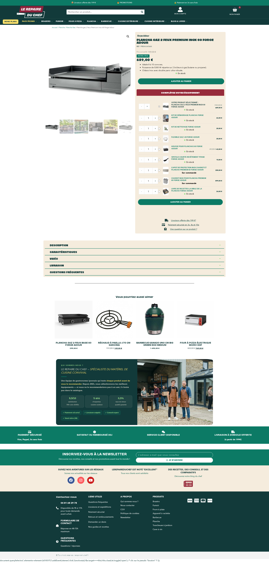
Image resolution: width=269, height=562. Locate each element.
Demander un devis (97, 522)
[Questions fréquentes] (57, 541)
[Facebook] (71, 480)
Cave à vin (157, 529)
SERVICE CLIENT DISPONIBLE (163, 434)
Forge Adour (143, 35)
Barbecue (157, 517)
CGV (122, 509)
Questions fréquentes (68, 539)
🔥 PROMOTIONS (124, 2)
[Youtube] (90, 480)
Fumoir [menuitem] (59, 21)
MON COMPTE (180, 14)
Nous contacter (127, 505)
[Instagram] (80, 480)
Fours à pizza (158, 509)
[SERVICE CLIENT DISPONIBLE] (163, 432)
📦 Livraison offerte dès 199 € (83, 2)
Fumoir (156, 505)
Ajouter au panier (181, 81)
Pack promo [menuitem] (28, 21)
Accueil (54, 27)
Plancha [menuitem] (91, 21)
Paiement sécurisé (96, 512)
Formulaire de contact (70, 522)
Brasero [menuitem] (46, 21)
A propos (126, 496)
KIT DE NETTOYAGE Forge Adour (185, 127)
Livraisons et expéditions (99, 507)
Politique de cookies (129, 513)
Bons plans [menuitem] (10, 21)
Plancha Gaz (70, 27)
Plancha (62, 27)
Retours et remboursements (100, 517)
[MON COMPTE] (180, 9)
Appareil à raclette (162, 513)
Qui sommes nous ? (129, 501)
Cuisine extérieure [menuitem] (128, 21)
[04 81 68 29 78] (57, 508)
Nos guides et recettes (98, 527)
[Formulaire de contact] (57, 525)
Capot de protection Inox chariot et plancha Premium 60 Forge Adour (189, 169)
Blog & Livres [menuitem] (178, 21)
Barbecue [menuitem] (106, 21)
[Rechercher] (142, 12)
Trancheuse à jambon (162, 525)
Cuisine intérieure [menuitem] (154, 21)
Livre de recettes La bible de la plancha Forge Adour (186, 190)
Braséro (156, 501)
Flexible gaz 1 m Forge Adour (185, 137)
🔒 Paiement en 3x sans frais (186, 2)
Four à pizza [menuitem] (75, 21)
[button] (127, 36)
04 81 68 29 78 (69, 503)
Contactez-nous (66, 496)
